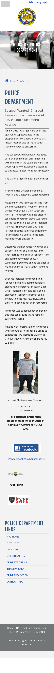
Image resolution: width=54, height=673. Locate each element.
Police (12, 81)
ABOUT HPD (13, 549)
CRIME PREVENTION (17, 575)
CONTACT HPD (15, 581)
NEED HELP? (13, 543)
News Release (22, 81)
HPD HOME (13, 536)
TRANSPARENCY (16, 568)
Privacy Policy (23, 632)
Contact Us (40, 628)
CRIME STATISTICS (17, 562)
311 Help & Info (23, 628)
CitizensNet (39, 632)
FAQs (11, 632)
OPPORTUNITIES (16, 556)
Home (10, 628)
